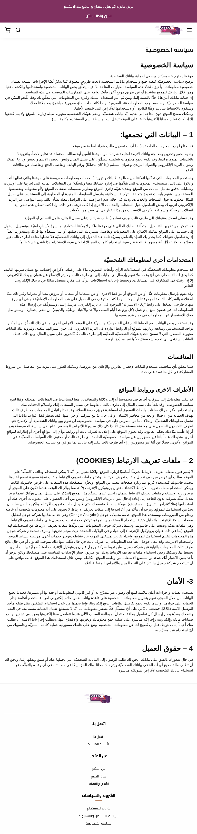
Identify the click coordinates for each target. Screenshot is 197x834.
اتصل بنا (98, 736)
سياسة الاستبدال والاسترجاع (98, 816)
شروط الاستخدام (98, 808)
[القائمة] (189, 30)
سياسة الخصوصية (98, 823)
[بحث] (18, 30)
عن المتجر (98, 768)
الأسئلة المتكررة (98, 744)
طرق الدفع (98, 776)
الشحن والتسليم (98, 783)
